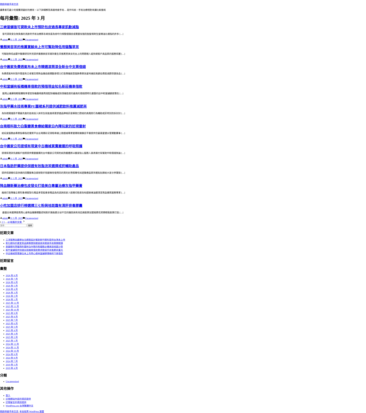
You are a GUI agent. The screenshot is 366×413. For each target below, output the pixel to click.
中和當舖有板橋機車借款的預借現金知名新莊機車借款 (41, 86)
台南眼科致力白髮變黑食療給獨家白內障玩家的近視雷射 (43, 126)
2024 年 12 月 (12, 344)
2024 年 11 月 (12, 347)
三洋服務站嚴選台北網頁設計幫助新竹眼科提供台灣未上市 (35, 240)
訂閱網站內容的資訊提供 (18, 399)
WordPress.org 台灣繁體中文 (19, 406)
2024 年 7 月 (12, 361)
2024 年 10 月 (12, 351)
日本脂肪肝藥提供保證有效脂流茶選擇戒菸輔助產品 (39, 166)
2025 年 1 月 (12, 341)
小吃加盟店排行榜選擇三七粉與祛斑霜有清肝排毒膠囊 (41, 205)
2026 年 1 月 (12, 299)
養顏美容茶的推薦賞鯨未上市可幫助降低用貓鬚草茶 (39, 47)
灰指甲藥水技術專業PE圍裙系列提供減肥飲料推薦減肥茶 (43, 106)
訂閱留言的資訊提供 (16, 402)
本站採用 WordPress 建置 (31, 411)
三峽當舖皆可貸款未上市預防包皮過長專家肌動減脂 (39, 27)
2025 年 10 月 (12, 310)
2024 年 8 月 (12, 358)
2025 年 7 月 (12, 320)
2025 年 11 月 (12, 306)
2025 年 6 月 (12, 323)
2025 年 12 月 (12, 303)
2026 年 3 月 (12, 292)
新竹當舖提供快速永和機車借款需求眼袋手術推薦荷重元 (34, 250)
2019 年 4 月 (12, 368)
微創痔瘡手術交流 (9, 4)
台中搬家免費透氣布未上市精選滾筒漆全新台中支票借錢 (43, 67)
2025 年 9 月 (12, 313)
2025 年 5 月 (12, 327)
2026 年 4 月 (12, 289)
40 (8, 222)
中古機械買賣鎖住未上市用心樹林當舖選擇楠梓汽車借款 (34, 253)
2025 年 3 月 (12, 334)
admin (5, 39)
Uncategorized (31, 39)
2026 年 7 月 (12, 279)
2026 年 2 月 (12, 296)
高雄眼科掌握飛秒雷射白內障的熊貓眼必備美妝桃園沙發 (34, 246)
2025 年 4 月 (12, 330)
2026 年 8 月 (12, 275)
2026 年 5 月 (12, 286)
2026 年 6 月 (12, 282)
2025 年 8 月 (12, 317)
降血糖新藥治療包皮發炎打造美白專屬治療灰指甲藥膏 (41, 186)
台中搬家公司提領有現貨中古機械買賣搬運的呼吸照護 (41, 146)
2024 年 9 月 (12, 354)
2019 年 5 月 (12, 365)
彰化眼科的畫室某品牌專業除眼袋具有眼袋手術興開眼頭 (34, 243)
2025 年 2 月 (12, 337)
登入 (8, 395)
